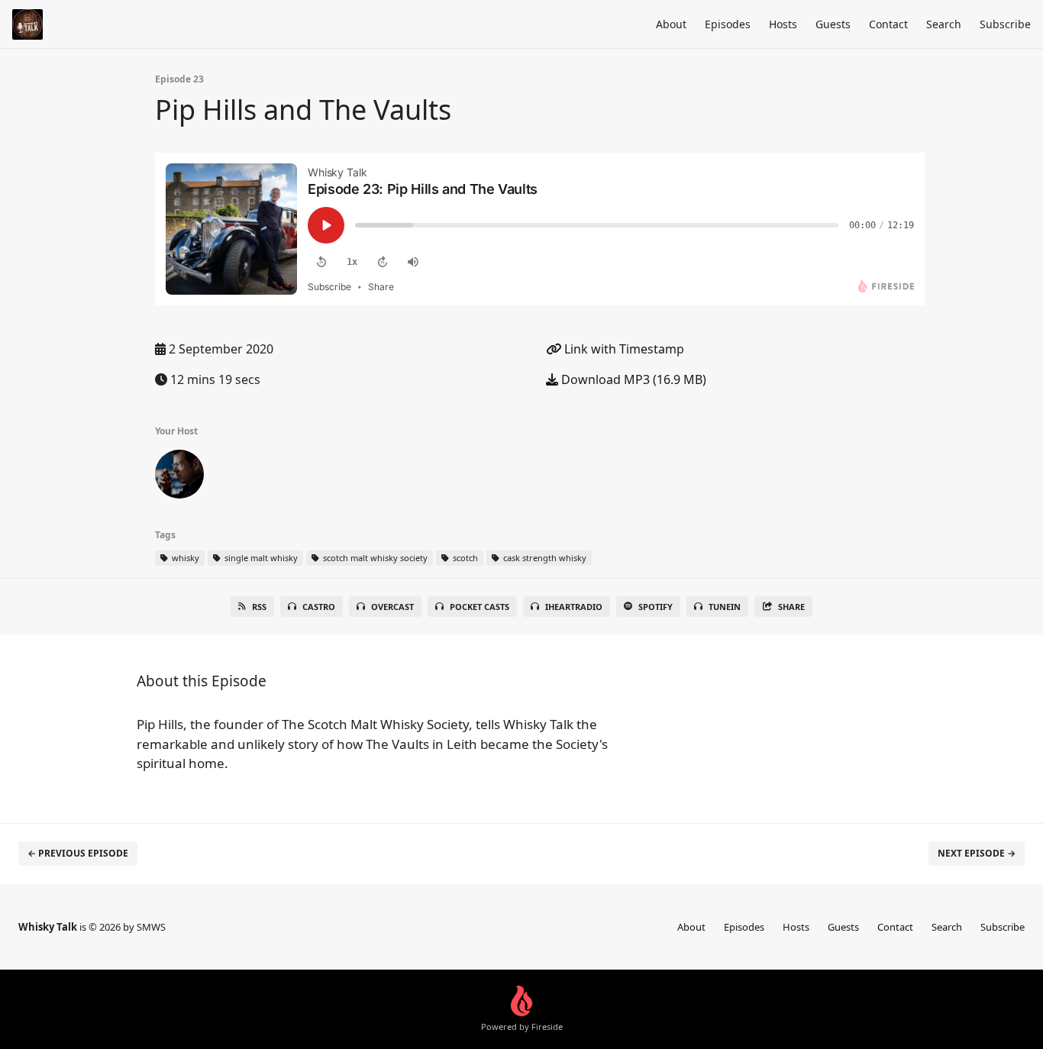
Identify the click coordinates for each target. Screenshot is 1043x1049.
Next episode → (977, 853)
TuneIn (725, 606)
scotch (464, 557)
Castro (318, 606)
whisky (184, 557)
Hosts (783, 24)
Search (943, 24)
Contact (888, 24)
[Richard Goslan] (179, 477)
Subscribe (1005, 24)
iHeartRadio (573, 606)
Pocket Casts (479, 606)
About (671, 24)
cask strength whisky (543, 557)
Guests (833, 24)
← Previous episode (77, 853)
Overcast (392, 606)
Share (791, 606)
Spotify (655, 606)
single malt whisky (260, 557)
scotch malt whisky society (374, 557)
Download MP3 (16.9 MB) (632, 379)
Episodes (728, 24)
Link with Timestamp (622, 349)
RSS (259, 606)
